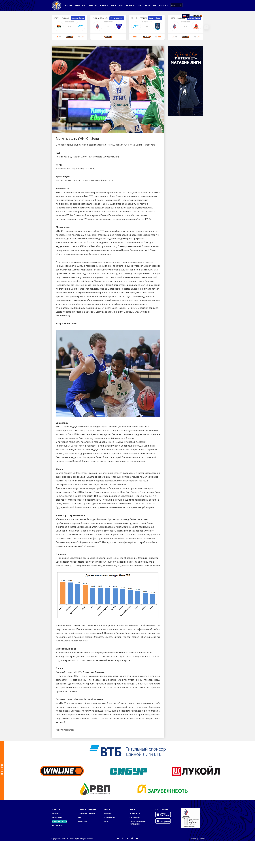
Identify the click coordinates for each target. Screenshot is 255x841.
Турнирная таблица (86, 813)
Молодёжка (150, 5)
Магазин (107, 813)
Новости (68, 5)
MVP (79, 817)
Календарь (80, 5)
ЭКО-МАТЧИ (57, 826)
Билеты (107, 809)
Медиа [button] (129, 5)
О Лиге (139, 5)
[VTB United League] (56, 3)
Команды (92, 5)
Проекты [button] (162, 5)
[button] (185, 16)
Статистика (116, 5)
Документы (134, 813)
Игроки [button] (103, 5)
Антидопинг (135, 817)
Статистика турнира (87, 809)
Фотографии (109, 817)
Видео (106, 821)
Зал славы (82, 821)
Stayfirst (202, 839)
